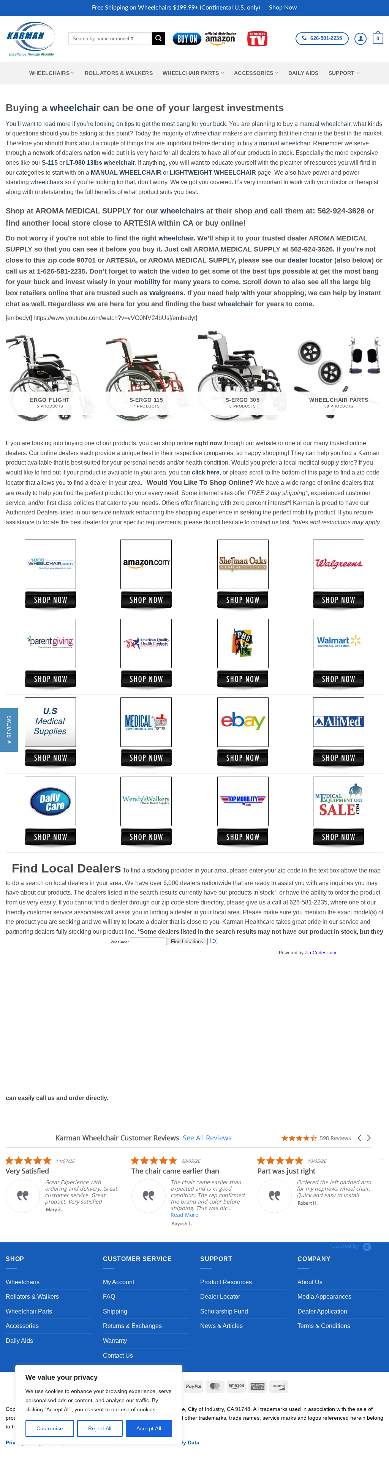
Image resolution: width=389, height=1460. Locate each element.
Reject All (100, 1428)
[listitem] (63, 1184)
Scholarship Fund (224, 1311)
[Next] (383, 380)
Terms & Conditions (323, 1326)
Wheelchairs (49, 73)
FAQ (109, 1296)
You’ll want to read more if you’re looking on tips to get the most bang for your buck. (117, 124)
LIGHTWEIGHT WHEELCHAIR (213, 172)
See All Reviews (207, 1137)
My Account (118, 1282)
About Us (310, 1282)
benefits (105, 192)
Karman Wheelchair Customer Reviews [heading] (117, 1138)
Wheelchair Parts (191, 73)
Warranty (115, 1340)
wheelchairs (46, 182)
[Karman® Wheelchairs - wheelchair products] (31, 38)
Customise (49, 1428)
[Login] (360, 39)
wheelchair (75, 107)
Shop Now (283, 8)
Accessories (253, 73)
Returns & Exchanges (132, 1326)
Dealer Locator (220, 1296)
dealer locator (310, 260)
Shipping (115, 1311)
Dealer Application (322, 1311)
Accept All (148, 1428)
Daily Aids (303, 73)
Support (342, 73)
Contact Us (118, 1355)
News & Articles (221, 1326)
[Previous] (6, 380)
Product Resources (226, 1282)
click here (206, 472)
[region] (98, 1405)
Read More (184, 1214)
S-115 (50, 162)
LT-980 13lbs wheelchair (100, 162)
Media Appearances (324, 1296)
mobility (147, 282)
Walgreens (166, 293)
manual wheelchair (324, 124)
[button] (378, 38)
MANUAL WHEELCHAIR (126, 172)
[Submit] (158, 38)
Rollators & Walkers (119, 73)
